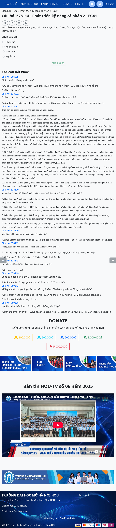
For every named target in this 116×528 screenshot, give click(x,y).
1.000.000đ (93, 337)
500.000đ (68, 337)
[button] (92, 4)
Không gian (12, 46)
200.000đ (45, 337)
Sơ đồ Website (67, 518)
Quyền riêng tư (49, 518)
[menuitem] (11, 4)
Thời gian (11, 51)
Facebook (84, 495)
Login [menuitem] (109, 4)
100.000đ (22, 337)
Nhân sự (10, 42)
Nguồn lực (11, 56)
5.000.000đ (58, 346)
